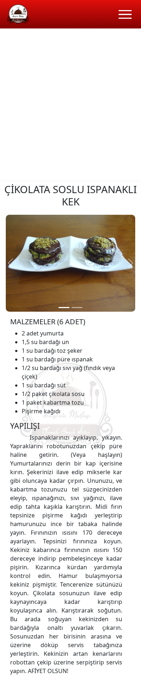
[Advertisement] (70, 108)
